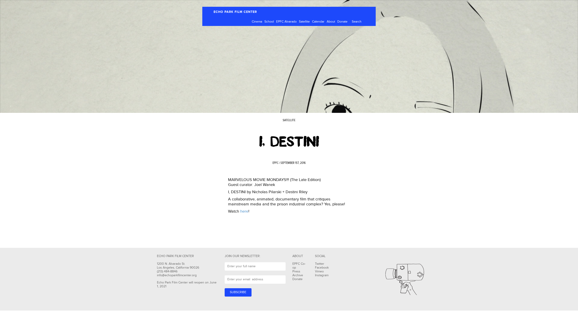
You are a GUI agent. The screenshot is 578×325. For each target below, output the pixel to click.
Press (296, 271)
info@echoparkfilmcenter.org (177, 275)
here (244, 211)
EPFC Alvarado (286, 21)
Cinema (257, 21)
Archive (297, 275)
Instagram (322, 275)
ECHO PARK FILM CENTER (235, 12)
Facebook (322, 267)
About (331, 21)
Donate (342, 21)
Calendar (318, 21)
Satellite (304, 21)
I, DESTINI (289, 141)
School (269, 21)
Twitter (319, 264)
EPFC (275, 163)
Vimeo (319, 271)
